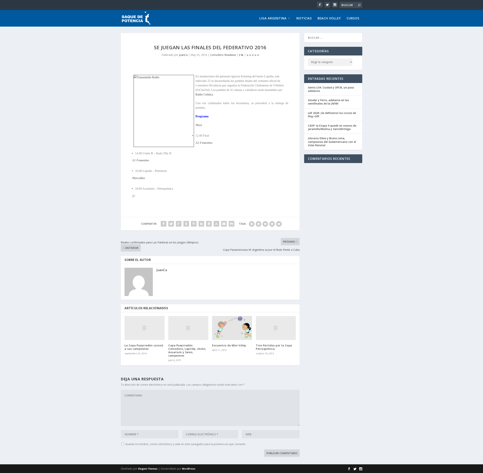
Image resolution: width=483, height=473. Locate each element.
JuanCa (183, 55)
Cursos (353, 18)
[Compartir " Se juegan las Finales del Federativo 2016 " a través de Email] (224, 224)
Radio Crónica (204, 94)
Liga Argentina (273, 18)
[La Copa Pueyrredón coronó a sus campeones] (145, 328)
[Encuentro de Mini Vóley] (232, 328)
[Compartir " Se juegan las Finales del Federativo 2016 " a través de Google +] (178, 224)
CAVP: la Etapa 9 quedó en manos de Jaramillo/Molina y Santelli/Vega (332, 127)
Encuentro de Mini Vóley (229, 345)
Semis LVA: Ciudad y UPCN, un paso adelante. (331, 89)
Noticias (304, 18)
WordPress (188, 468)
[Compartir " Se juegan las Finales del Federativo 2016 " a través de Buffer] (209, 224)
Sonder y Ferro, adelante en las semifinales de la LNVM (328, 101)
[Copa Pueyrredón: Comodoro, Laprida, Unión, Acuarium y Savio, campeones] (188, 328)
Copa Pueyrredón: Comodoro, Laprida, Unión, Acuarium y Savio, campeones (187, 351)
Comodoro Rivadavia (223, 55)
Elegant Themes (148, 468)
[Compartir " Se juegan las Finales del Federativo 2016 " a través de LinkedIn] (201, 224)
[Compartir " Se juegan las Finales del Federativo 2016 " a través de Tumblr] (186, 224)
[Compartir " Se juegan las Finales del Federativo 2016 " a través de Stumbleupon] (216, 224)
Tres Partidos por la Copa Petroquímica (274, 347)
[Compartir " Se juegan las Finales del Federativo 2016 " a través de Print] (231, 224)
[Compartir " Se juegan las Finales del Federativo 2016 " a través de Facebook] (163, 224)
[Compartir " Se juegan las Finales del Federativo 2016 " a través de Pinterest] (194, 224)
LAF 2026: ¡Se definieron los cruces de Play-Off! (332, 114)
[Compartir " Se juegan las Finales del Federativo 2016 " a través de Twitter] (171, 224)
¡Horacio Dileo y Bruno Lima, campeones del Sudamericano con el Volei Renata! (332, 141)
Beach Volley (329, 18)
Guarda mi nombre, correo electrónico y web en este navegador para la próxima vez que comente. (185, 444)
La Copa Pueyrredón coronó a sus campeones (144, 347)
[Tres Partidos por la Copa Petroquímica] (276, 328)
